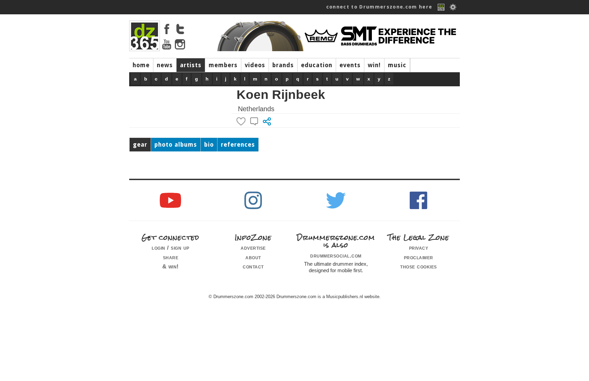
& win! (170, 266)
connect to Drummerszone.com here (379, 7)
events (350, 65)
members (223, 65)
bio (209, 144)
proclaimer (418, 257)
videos (255, 65)
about (253, 257)
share (171, 257)
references (238, 144)
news (165, 65)
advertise (253, 247)
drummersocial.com (336, 255)
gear (140, 144)
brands (283, 65)
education (316, 65)
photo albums (175, 144)
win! (374, 65)
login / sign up (171, 247)
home (141, 65)
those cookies (418, 266)
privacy (418, 247)
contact (253, 266)
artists (190, 65)
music (397, 65)
